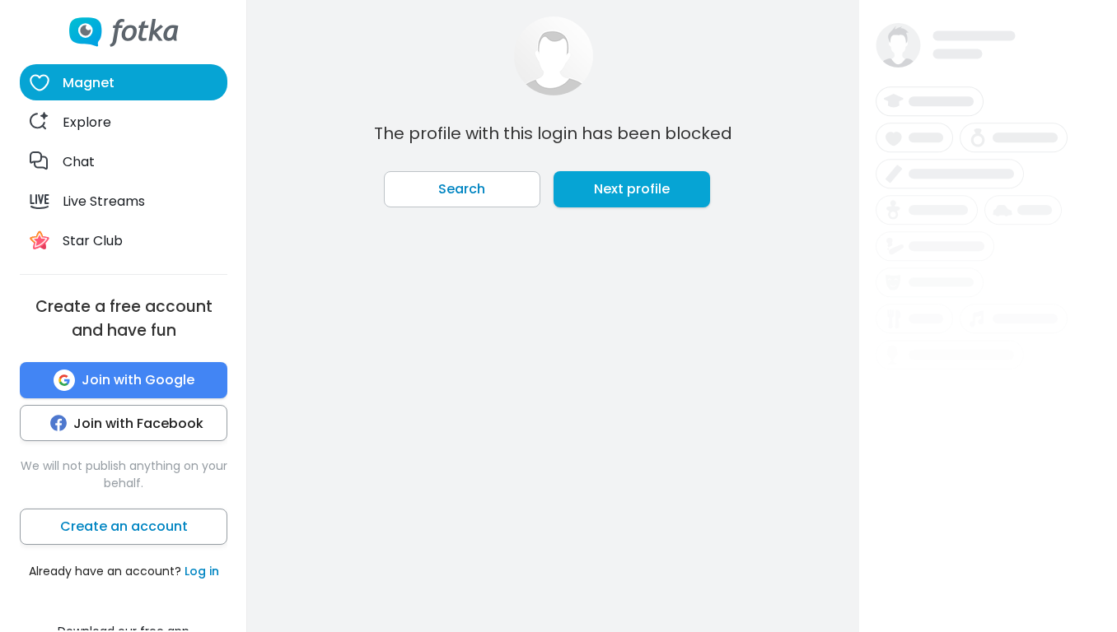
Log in (202, 571)
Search (461, 188)
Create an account (124, 526)
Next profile (632, 188)
